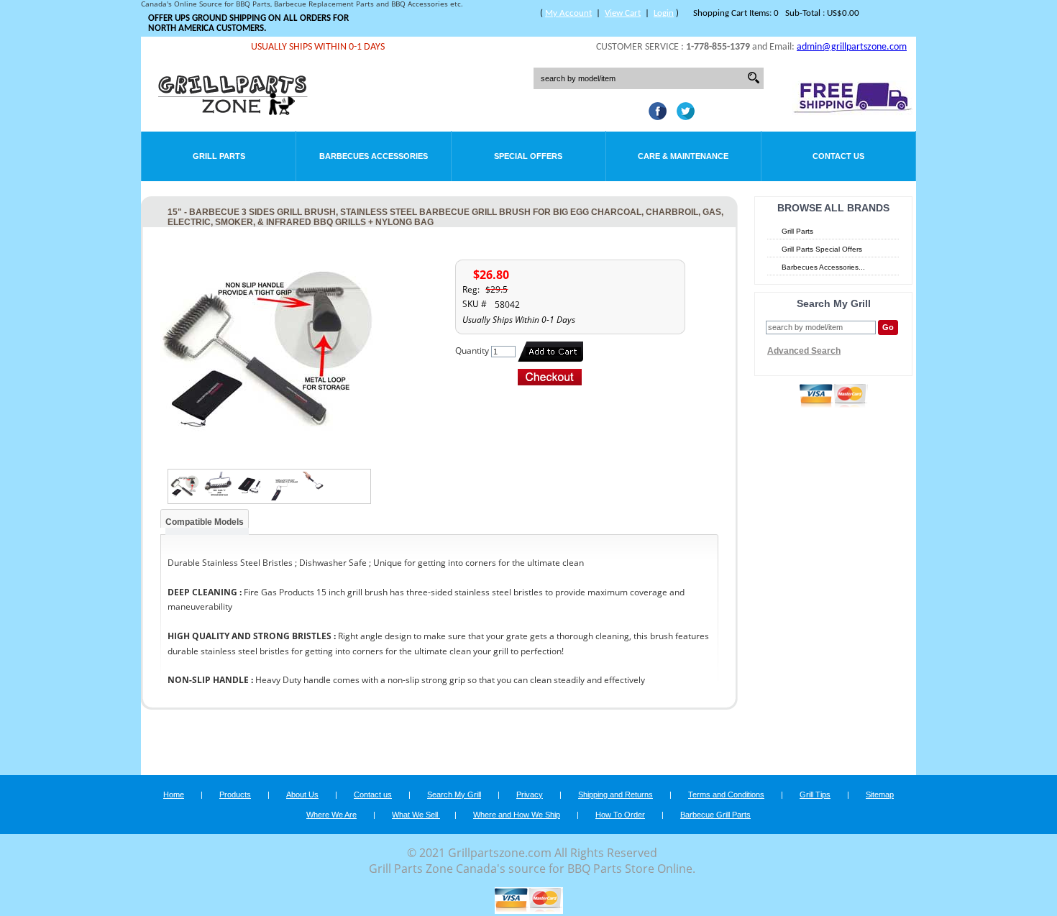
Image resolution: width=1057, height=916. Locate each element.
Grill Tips (815, 794)
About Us (302, 794)
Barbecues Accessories (373, 156)
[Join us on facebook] (654, 116)
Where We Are (331, 814)
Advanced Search (804, 351)
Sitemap (880, 794)
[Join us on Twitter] (682, 116)
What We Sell (416, 814)
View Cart (623, 13)
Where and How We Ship (516, 814)
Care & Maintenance (683, 156)
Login (664, 13)
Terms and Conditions (726, 794)
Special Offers (528, 156)
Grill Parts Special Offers (822, 249)
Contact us (373, 794)
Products (235, 794)
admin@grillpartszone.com (852, 47)
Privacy (529, 794)
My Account (568, 13)
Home (173, 794)
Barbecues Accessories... (823, 267)
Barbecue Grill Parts (715, 814)
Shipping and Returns (615, 794)
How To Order (620, 814)
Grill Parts (219, 156)
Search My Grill (454, 794)
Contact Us (838, 156)
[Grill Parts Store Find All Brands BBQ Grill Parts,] (233, 111)
